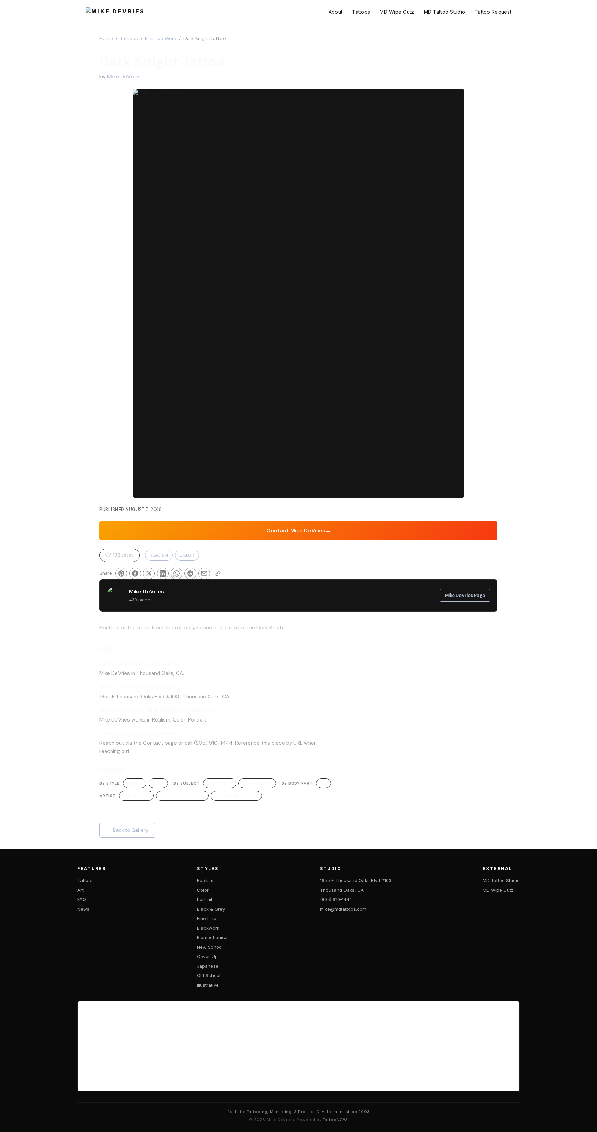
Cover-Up (207, 956)
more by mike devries (182, 796)
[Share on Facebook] (135, 573)
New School (210, 947)
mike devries (136, 796)
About (335, 12)
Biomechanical (213, 937)
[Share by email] (204, 573)
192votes (123, 555)
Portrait (109, 627)
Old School (208, 975)
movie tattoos (257, 783)
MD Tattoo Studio (444, 12)
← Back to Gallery (127, 830)
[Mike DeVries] (115, 12)
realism (134, 783)
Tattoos (361, 12)
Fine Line (206, 918)
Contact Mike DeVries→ (298, 530)
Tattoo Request (493, 12)
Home (106, 38)
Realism (159, 555)
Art (80, 890)
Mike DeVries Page (465, 595)
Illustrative (208, 985)
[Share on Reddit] (190, 573)
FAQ (81, 899)
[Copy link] (218, 573)
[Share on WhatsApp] (176, 573)
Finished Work (160, 38)
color (158, 783)
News (83, 909)
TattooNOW (335, 1119)
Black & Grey (211, 909)
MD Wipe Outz (397, 12)
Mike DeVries (123, 76)
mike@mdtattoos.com (343, 909)
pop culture (219, 783)
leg (323, 783)
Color (187, 555)
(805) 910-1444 (336, 899)
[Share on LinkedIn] (163, 573)
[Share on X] (149, 573)
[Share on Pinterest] (121, 573)
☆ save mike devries (236, 796)
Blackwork (208, 928)
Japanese (207, 966)
